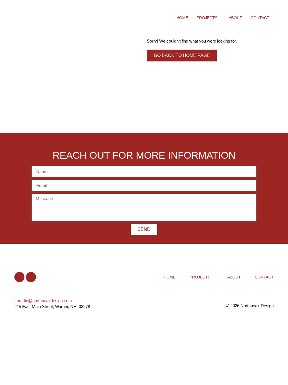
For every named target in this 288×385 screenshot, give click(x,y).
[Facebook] (19, 277)
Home (182, 18)
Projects (207, 18)
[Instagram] (31, 277)
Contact (260, 18)
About (235, 18)
